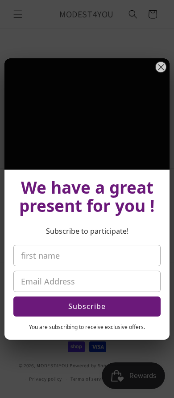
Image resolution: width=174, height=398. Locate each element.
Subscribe (87, 306)
